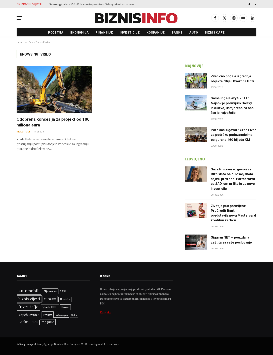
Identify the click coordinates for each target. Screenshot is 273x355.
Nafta (74, 315)
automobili (29, 290)
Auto (193, 32)
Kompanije (155, 32)
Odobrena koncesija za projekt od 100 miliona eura (53, 122)
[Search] (249, 4)
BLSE (35, 322)
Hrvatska (65, 299)
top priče (48, 322)
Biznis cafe (215, 32)
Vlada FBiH (50, 307)
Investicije (130, 32)
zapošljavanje (29, 314)
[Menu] (19, 18)
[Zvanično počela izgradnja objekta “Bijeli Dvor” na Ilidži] (196, 81)
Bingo (65, 307)
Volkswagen (62, 315)
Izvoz (47, 314)
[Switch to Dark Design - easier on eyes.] (254, 4)
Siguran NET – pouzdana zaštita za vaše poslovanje (231, 239)
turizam (50, 299)
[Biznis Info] (136, 18)
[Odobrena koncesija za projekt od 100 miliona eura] (54, 89)
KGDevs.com (111, 344)
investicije (28, 306)
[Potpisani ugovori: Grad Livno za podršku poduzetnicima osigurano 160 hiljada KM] (196, 134)
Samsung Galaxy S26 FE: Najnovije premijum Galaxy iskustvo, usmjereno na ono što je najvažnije (94, 4)
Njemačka (50, 291)
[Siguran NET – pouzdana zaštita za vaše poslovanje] (196, 242)
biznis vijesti (29, 298)
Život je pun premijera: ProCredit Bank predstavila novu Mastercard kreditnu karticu (233, 213)
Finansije (104, 32)
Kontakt (105, 312)
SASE (63, 291)
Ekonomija (79, 32)
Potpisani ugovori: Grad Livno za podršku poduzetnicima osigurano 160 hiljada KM (233, 135)
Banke (177, 32)
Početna (55, 32)
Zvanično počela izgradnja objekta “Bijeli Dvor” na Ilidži (232, 78)
